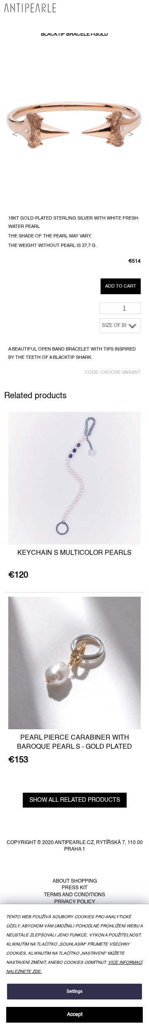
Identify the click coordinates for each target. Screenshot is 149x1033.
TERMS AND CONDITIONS (74, 895)
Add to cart (120, 286)
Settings (74, 991)
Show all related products (74, 800)
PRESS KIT (74, 887)
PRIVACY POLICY (74, 902)
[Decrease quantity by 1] (136, 311)
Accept (74, 1014)
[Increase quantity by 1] (136, 305)
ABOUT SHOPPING (75, 881)
